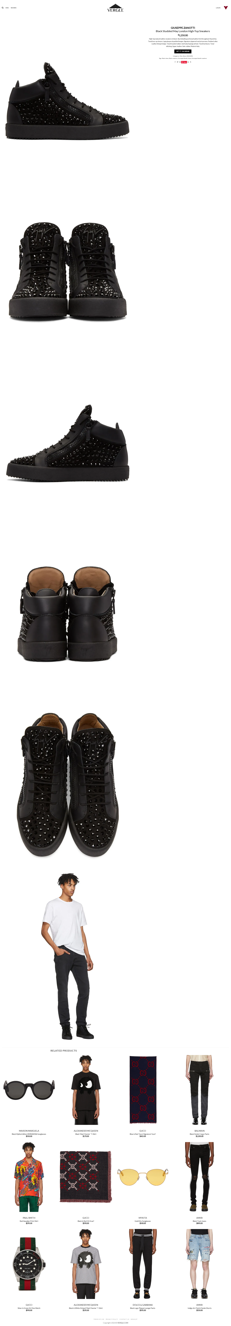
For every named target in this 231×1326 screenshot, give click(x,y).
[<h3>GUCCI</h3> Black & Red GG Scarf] (86, 1177)
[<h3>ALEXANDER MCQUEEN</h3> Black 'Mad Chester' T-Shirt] (86, 1090)
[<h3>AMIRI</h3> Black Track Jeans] (199, 1177)
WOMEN (13, 8)
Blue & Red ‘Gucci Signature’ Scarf (143, 1134)
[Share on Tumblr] (190, 62)
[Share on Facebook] (175, 62)
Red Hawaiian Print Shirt (29, 1221)
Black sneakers (173, 58)
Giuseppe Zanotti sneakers (199, 58)
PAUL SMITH (29, 1217)
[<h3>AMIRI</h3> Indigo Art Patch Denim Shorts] (199, 1264)
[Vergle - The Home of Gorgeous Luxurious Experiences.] (115, 7)
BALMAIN (200, 1130)
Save (184, 62)
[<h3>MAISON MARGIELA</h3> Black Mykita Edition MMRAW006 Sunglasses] (29, 1090)
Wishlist (134, 1319)
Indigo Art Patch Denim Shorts (200, 1308)
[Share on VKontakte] (188, 62)
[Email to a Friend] (180, 62)
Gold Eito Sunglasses (143, 1221)
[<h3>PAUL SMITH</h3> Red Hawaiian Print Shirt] (29, 1177)
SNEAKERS (190, 56)
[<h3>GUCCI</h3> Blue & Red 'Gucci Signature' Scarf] (143, 1090)
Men (181, 56)
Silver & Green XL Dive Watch (29, 1308)
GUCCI (142, 1130)
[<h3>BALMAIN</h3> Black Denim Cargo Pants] (199, 1090)
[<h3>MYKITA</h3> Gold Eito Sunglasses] (143, 1177)
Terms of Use (98, 1319)
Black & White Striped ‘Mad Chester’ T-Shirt (86, 1308)
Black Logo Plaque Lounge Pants (142, 1308)
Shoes (184, 56)
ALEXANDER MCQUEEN (86, 1130)
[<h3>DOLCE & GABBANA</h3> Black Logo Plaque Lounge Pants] (143, 1264)
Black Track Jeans (199, 1221)
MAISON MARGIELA (29, 1130)
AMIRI (199, 1217)
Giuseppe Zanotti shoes (184, 58)
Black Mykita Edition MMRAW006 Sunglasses (29, 1134)
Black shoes (165, 58)
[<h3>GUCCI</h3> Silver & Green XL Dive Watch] (29, 1264)
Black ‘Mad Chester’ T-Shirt (85, 1134)
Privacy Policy (112, 1319)
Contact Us (124, 1319)
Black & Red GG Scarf (86, 1221)
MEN (7, 8)
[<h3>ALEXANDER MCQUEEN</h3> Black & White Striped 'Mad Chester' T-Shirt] (86, 1264)
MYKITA (143, 1217)
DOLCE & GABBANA (143, 1305)
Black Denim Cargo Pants (199, 1134)
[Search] (2, 8)
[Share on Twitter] (177, 62)
